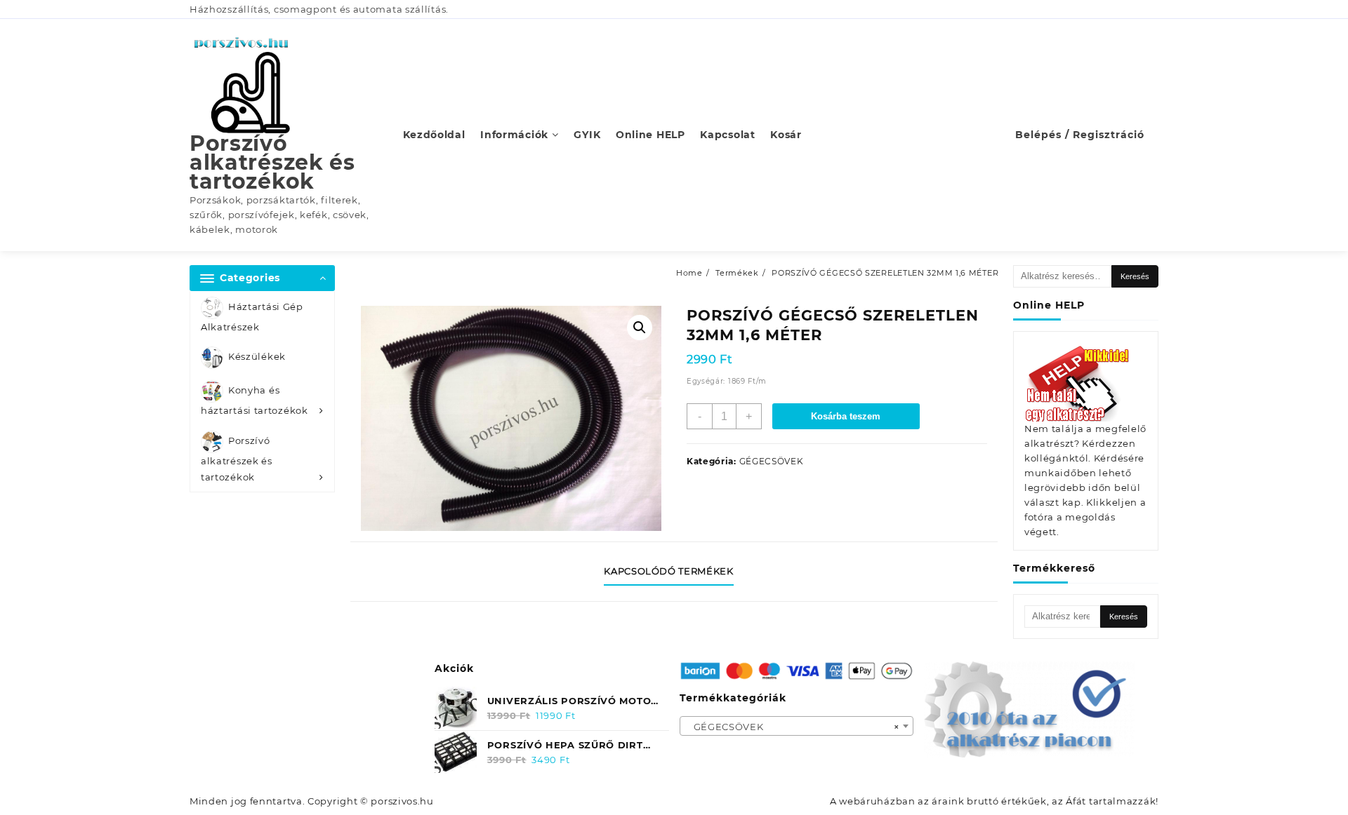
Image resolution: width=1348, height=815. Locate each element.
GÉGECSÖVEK (771, 461)
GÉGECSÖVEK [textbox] (792, 726)
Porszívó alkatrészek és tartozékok (272, 162)
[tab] (674, 571)
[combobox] (797, 726)
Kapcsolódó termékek (668, 571)
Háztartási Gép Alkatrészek (252, 316)
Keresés (1135, 276)
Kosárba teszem (845, 416)
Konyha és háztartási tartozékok (254, 401)
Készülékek (257, 357)
